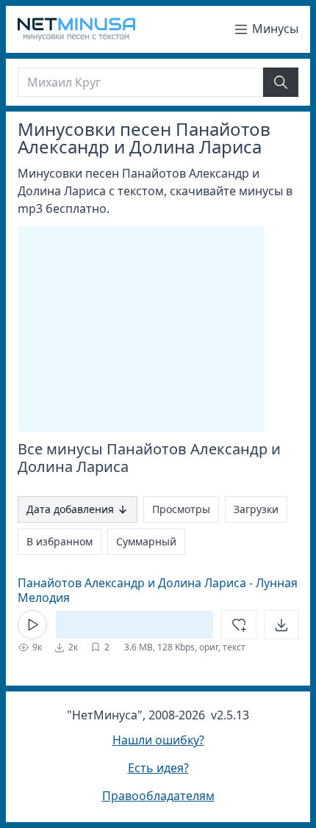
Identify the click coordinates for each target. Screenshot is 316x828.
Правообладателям (158, 795)
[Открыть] (281, 625)
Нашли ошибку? (158, 740)
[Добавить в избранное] (239, 625)
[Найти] (280, 82)
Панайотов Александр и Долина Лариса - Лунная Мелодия (158, 590)
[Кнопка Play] (32, 624)
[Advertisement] (141, 329)
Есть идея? (158, 767)
